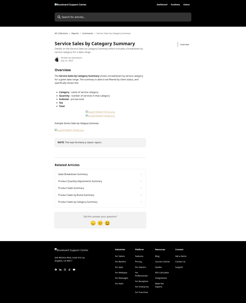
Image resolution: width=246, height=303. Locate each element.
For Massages (121, 278)
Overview (184, 44)
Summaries (87, 33)
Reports (75, 33)
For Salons (120, 256)
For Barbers (120, 261)
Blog (157, 256)
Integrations (161, 278)
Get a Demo (180, 256)
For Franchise (141, 292)
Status (186, 5)
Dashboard (162, 5)
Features (139, 256)
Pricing (138, 261)
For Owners (140, 267)
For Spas (119, 267)
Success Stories (162, 261)
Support (179, 267)
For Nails (119, 283)
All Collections (61, 33)
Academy (175, 5)
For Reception (141, 281)
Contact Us (180, 261)
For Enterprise (142, 286)
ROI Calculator (162, 272)
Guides (158, 267)
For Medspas (121, 272)
